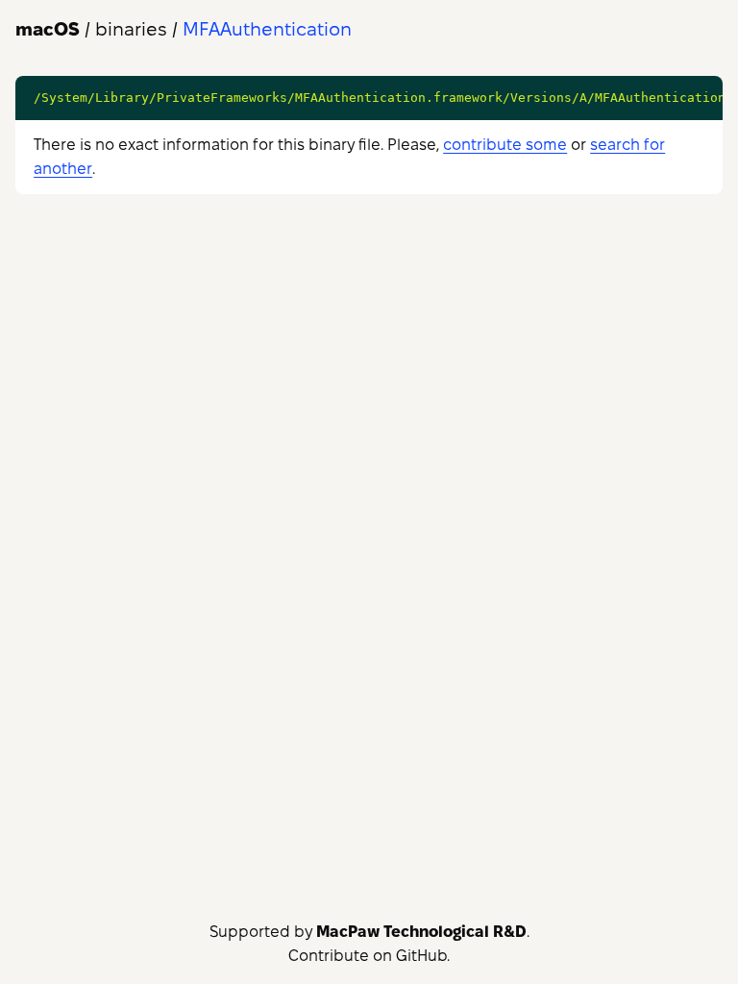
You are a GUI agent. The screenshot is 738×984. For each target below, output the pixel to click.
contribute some (505, 144)
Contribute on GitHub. (369, 955)
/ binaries (91, 29)
